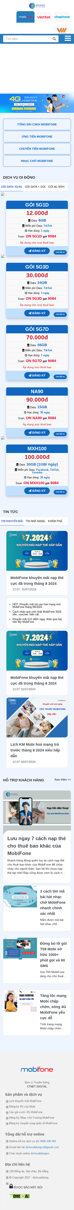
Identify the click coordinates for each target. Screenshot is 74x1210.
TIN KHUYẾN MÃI (12, 521)
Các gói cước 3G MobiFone (26, 1112)
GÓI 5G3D (37, 267)
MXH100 (37, 448)
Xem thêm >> (62, 779)
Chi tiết (59, 252)
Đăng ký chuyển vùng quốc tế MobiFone (33, 1123)
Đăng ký (38, 250)
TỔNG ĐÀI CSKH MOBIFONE (37, 124)
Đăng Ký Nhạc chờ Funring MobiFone (31, 1117)
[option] (37, 103)
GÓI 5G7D (37, 329)
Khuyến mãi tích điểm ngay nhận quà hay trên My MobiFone (37, 620)
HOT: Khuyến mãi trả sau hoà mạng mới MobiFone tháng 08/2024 (37, 606)
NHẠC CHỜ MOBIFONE (37, 161)
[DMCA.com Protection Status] (19, 1196)
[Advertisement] (37, 69)
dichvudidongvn (40, 1153)
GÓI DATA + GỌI (35, 186)
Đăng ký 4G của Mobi (22, 1106)
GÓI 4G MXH (56, 186)
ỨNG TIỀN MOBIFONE (37, 136)
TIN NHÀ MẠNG (35, 521)
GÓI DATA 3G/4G (11, 186)
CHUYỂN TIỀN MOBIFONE (37, 148)
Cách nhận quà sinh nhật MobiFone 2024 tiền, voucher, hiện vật (37, 613)
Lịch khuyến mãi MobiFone (25, 1101)
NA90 (37, 391)
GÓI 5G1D (37, 205)
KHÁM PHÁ (55, 521)
